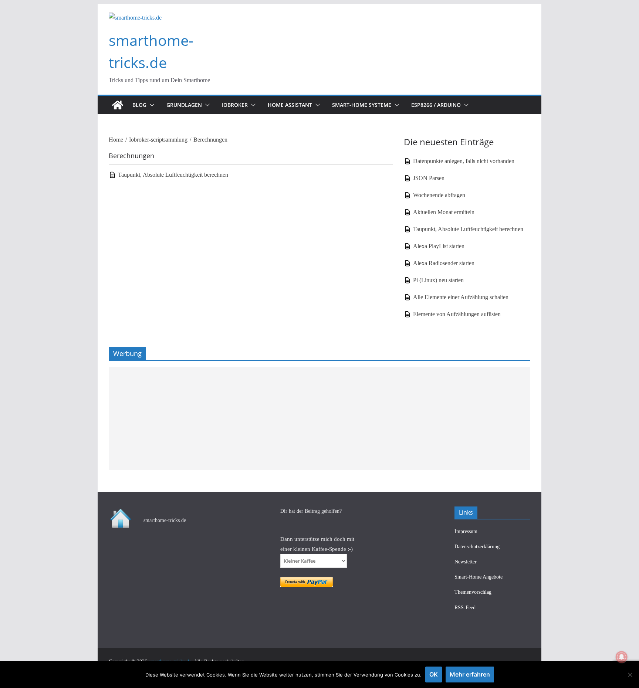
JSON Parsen (428, 178)
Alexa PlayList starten (438, 246)
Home (116, 139)
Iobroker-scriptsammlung (158, 139)
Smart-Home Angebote (478, 577)
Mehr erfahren (470, 674)
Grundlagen (184, 104)
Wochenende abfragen (439, 195)
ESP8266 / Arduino (436, 104)
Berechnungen (210, 139)
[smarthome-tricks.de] (117, 105)
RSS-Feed (465, 607)
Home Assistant (290, 104)
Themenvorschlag (472, 592)
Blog (139, 104)
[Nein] (629, 674)
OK (433, 674)
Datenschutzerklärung (477, 546)
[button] (150, 105)
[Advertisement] (319, 418)
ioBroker (235, 104)
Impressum (465, 531)
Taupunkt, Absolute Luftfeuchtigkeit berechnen (173, 175)
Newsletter (465, 562)
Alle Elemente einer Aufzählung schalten (460, 297)
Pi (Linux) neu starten (438, 280)
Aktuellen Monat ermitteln (443, 212)
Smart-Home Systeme (361, 104)
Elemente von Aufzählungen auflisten (457, 314)
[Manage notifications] (622, 657)
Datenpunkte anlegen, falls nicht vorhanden (463, 161)
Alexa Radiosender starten (443, 263)
